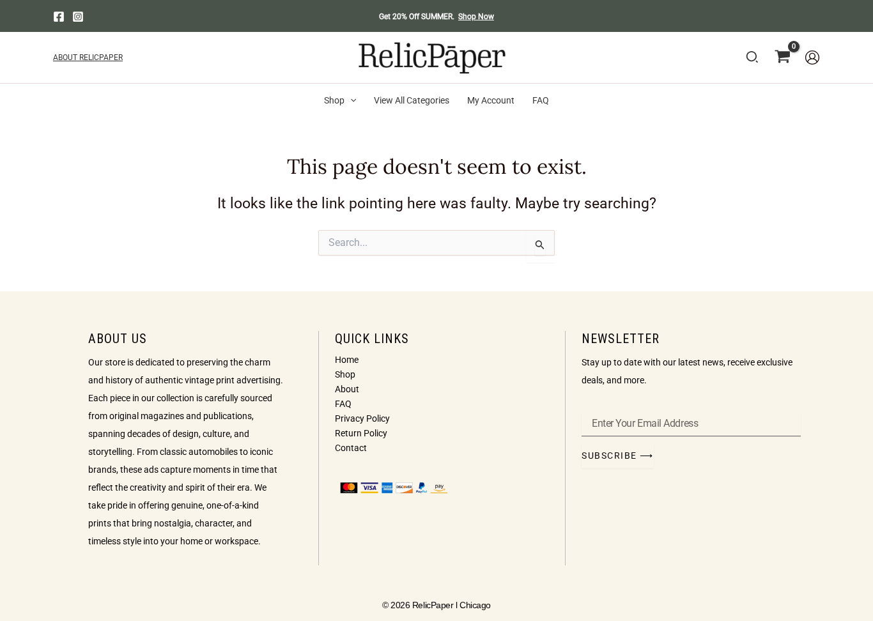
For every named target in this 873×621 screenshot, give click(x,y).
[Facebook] (59, 16)
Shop (345, 374)
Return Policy (361, 433)
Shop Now (476, 16)
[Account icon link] (812, 57)
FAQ (343, 404)
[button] (753, 59)
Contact (351, 448)
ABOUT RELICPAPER (88, 57)
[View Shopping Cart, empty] (782, 57)
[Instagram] (78, 16)
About (347, 389)
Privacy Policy (362, 418)
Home (347, 360)
